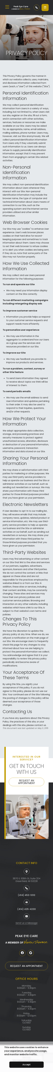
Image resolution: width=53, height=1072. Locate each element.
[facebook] (22, 953)
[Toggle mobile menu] (7, 7)
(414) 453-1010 (26, 895)
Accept (26, 1064)
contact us (40, 725)
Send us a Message (26, 923)
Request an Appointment (26, 782)
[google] (31, 953)
